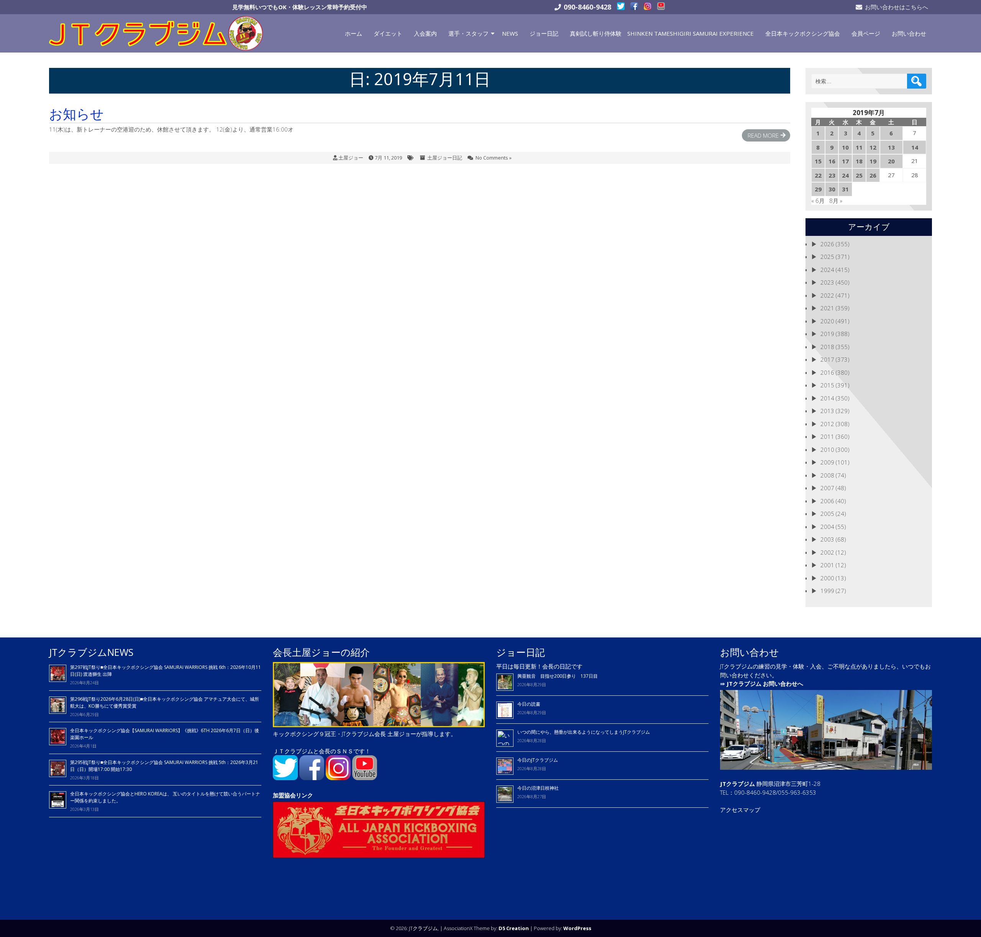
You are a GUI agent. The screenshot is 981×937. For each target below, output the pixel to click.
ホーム (353, 33)
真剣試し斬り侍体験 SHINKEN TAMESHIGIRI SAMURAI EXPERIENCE (662, 33)
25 (859, 175)
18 (859, 161)
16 (831, 161)
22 (818, 175)
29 (818, 189)
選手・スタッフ (468, 33)
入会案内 (425, 33)
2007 (827, 488)
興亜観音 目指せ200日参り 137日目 (559, 676)
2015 (827, 385)
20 (891, 161)
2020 (827, 321)
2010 (827, 449)
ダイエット (388, 33)
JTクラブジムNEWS (91, 652)
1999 (827, 590)
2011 (827, 436)
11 (859, 147)
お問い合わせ (909, 33)
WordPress (577, 928)
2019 (827, 334)
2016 (827, 372)
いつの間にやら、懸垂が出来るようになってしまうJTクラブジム (583, 732)
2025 (827, 256)
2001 (827, 565)
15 (818, 161)
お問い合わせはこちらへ (896, 7)
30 (831, 189)
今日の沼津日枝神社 (538, 788)
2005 (827, 513)
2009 (827, 462)
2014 (827, 398)
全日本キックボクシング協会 (802, 33)
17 (845, 161)
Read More (763, 135)
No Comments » (494, 157)
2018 (827, 347)
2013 (827, 411)
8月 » (835, 200)
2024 (827, 269)
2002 (827, 552)
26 (872, 175)
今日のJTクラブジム (537, 760)
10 (845, 147)
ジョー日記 (544, 33)
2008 (827, 475)
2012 (827, 424)
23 (831, 175)
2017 (827, 359)
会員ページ (865, 33)
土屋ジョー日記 (444, 157)
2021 (827, 308)
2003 (827, 539)
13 (891, 147)
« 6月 (818, 200)
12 (872, 147)
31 (845, 189)
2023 (827, 282)
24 (845, 175)
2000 (827, 578)
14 (914, 147)
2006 (827, 501)
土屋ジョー (350, 157)
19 (872, 161)
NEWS (510, 33)
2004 (827, 526)
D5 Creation (514, 928)
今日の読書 (528, 704)
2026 (827, 244)
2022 (827, 295)
